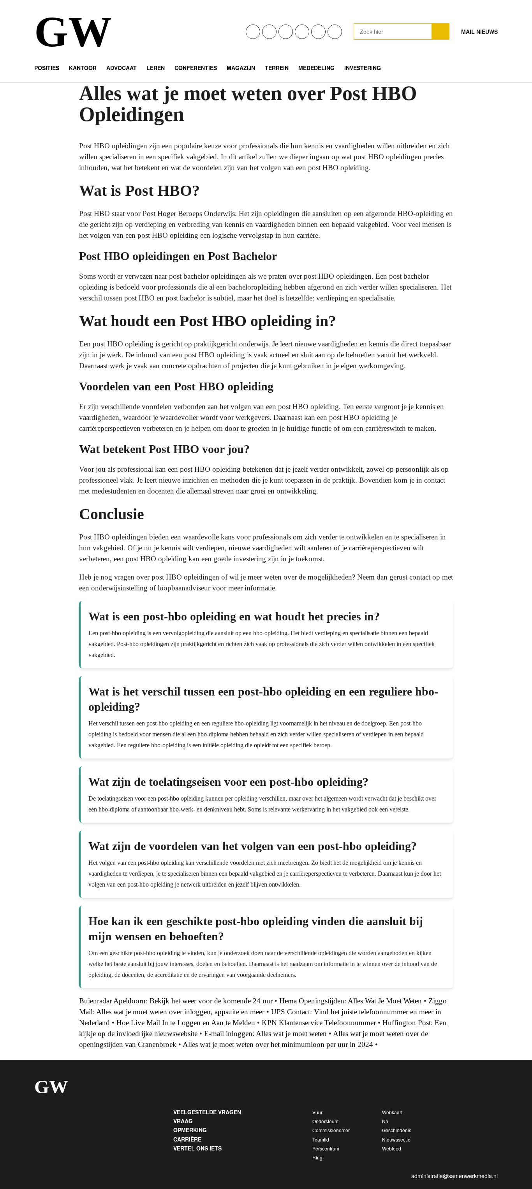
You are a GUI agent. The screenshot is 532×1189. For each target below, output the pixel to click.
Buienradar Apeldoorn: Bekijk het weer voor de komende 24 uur (176, 1001)
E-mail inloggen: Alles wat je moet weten (265, 1033)
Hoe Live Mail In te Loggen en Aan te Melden (185, 1023)
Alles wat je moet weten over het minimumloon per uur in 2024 (278, 1044)
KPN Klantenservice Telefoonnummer (319, 1023)
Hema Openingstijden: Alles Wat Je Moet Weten (350, 1001)
